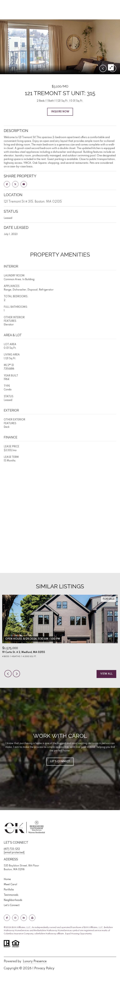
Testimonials (11, 895)
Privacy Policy (44, 968)
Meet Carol (10, 884)
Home (7, 879)
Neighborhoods (13, 900)
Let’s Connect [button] (60, 761)
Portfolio (9, 890)
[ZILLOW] (32, 918)
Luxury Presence (35, 961)
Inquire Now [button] (60, 111)
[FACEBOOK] (7, 918)
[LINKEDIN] (24, 918)
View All (106, 674)
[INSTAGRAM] (15, 918)
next (16, 673)
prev (8, 673)
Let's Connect (12, 905)
